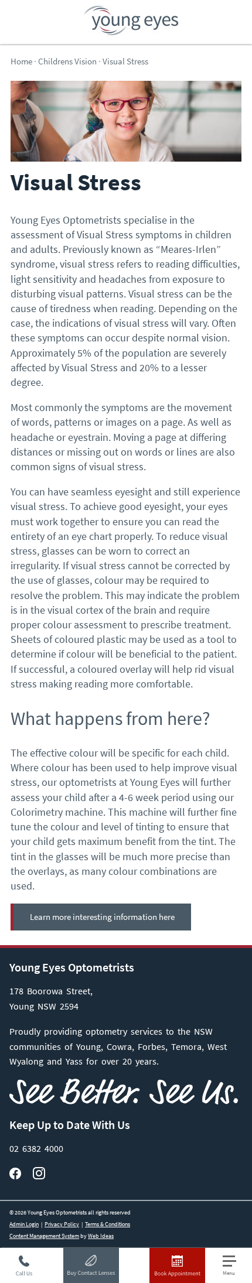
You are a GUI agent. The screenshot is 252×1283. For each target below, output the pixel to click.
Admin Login (24, 1224)
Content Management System (44, 1236)
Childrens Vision (67, 61)
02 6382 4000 (36, 1148)
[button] (234, 1265)
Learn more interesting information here (102, 916)
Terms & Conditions (107, 1224)
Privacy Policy (62, 1224)
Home (21, 61)
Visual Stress (125, 61)
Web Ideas (101, 1236)
